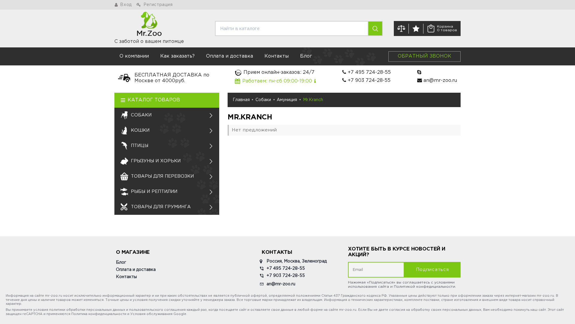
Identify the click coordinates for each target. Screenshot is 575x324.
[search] (375, 28)
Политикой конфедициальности (424, 286)
